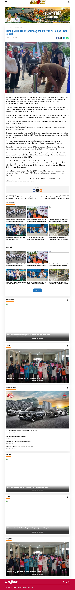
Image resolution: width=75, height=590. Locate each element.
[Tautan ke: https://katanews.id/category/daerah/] (68, 497)
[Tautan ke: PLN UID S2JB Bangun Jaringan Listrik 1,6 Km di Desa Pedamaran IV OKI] (37, 517)
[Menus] (6, 2)
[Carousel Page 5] (42, 338)
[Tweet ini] (60, 38)
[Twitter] (37, 190)
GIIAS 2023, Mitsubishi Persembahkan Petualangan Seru (21, 431)
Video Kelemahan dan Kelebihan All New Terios (16, 436)
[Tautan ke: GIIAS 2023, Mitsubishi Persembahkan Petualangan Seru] (37, 409)
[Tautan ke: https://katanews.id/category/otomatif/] (68, 388)
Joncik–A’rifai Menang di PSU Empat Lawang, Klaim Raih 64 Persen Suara (16, 238)
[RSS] (41, 190)
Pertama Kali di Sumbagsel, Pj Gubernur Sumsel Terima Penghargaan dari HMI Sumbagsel (55, 196)
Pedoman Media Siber (28, 587)
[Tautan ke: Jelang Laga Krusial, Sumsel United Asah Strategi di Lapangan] (37, 475)
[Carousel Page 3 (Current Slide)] (37, 338)
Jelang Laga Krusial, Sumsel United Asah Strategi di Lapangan (24, 487)
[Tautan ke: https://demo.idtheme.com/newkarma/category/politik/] (68, 300)
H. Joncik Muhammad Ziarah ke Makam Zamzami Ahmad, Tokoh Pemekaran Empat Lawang (58, 238)
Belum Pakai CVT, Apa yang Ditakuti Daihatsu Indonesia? (18, 441)
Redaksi (19, 587)
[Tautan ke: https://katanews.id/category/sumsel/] (68, 346)
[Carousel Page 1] (33, 338)
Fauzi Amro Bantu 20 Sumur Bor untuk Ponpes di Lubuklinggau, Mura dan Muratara (30, 334)
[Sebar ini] (57, 38)
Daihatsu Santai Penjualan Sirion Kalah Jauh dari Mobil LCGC (19, 446)
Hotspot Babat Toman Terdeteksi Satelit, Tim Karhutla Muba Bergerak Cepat (28, 378)
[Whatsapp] (67, 38)
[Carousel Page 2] (35, 338)
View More (37, 290)
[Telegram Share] (64, 38)
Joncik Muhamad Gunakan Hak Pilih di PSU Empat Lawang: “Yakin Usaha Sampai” (36, 238)
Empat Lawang (9, 38)
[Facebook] (34, 190)
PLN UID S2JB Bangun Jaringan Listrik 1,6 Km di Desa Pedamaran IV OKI (27, 528)
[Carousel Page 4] (40, 338)
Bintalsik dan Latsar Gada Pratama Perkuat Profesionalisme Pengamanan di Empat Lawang (15, 220)
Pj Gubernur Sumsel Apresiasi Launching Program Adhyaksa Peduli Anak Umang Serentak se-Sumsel (21, 196)
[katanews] (38, 2)
